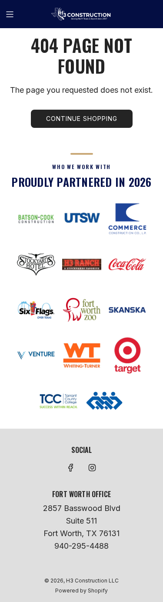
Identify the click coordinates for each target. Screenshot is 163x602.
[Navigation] (9, 14)
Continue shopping (81, 118)
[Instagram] (92, 467)
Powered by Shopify (81, 590)
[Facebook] (70, 467)
